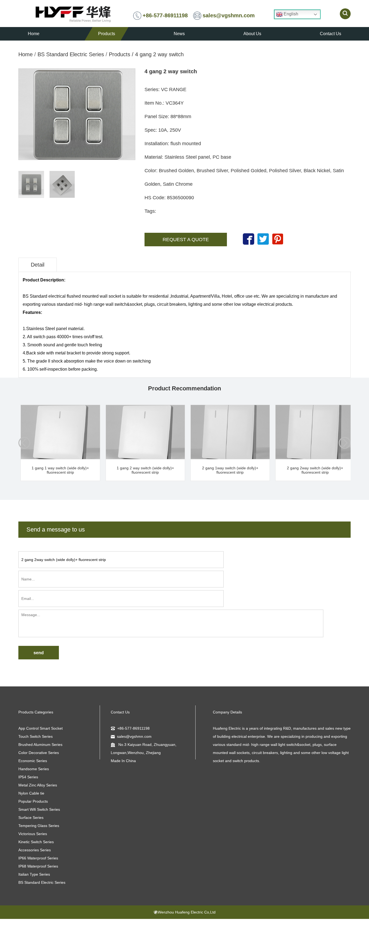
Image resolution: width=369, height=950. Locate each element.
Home (25, 54)
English (290, 14)
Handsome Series (33, 769)
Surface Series (30, 817)
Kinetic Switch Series (36, 842)
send (38, 652)
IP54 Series (28, 777)
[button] (345, 443)
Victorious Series (32, 834)
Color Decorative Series (38, 752)
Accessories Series (34, 850)
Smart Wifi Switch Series (39, 809)
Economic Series (32, 761)
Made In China (123, 761)
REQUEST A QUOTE (186, 239)
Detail (37, 265)
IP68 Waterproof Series (38, 866)
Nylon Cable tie (31, 793)
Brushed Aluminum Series (40, 744)
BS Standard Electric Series (71, 54)
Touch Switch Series (35, 736)
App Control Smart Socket (40, 728)
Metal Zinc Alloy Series (37, 785)
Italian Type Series (34, 874)
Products (119, 54)
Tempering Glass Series (38, 825)
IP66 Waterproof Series (38, 858)
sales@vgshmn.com (229, 15)
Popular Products (33, 801)
